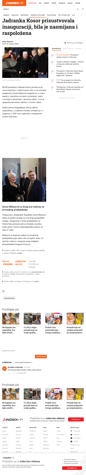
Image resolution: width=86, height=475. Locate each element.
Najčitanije (24, 15)
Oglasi (70, 3)
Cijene (77, 3)
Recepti (45, 434)
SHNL (18, 441)
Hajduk (18, 438)
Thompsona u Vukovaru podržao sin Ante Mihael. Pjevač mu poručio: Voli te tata (69, 89)
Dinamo (18, 434)
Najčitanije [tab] (68, 49)
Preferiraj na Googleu (75, 43)
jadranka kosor (9, 298)
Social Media (51, 15)
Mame (31, 445)
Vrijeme (59, 441)
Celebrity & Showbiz (38, 15)
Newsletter (74, 452)
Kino (58, 438)
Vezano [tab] (78, 49)
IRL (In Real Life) (64, 15)
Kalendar (46, 448)
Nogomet (19, 431)
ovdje (12, 274)
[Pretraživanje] (82, 9)
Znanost (5, 452)
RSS (58, 445)
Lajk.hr (45, 438)
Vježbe (45, 441)
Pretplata (33, 3)
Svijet (4, 431)
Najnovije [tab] (56, 49)
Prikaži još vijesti (67, 98)
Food (31, 441)
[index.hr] (14, 3)
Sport (54, 3)
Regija (4, 438)
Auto (31, 448)
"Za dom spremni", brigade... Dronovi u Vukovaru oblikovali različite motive (70, 64)
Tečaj (58, 431)
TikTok (76, 441)
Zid (40, 3)
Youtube (76, 434)
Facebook (77, 431)
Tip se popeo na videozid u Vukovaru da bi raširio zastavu (68, 81)
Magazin (6, 15)
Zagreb (4, 441)
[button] (5, 318)
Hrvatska (5, 434)
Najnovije (15, 15)
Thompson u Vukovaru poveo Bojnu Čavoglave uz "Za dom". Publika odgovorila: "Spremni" (69, 73)
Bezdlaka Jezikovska (15, 367)
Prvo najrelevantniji (23, 362)
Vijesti (46, 3)
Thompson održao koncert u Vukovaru (67, 56)
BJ (4, 368)
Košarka (19, 445)
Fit (30, 452)
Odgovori (46, 445)
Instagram (77, 438)
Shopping (32, 431)
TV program (60, 434)
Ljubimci (32, 438)
